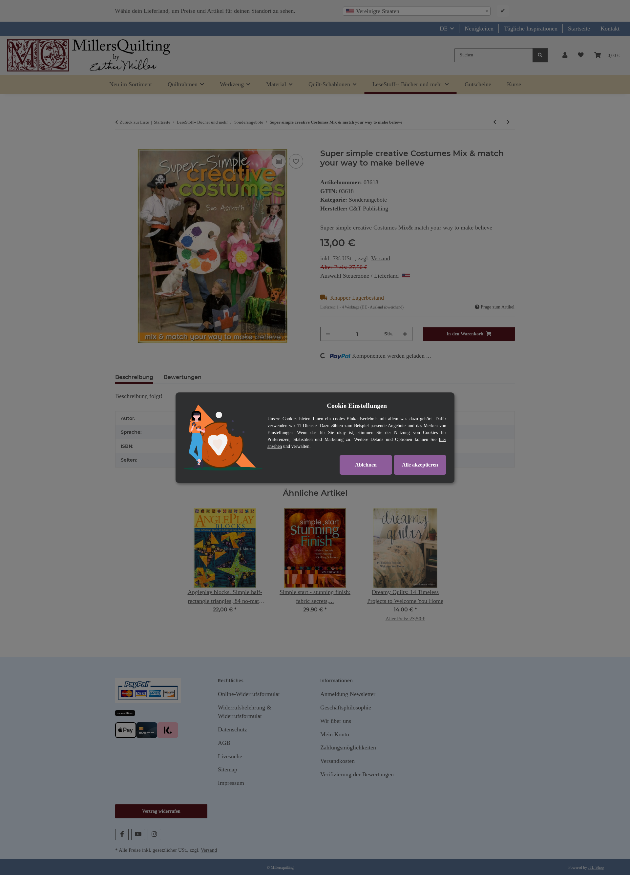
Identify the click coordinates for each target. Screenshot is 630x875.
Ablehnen (366, 464)
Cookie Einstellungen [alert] (357, 405)
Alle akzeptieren (420, 464)
